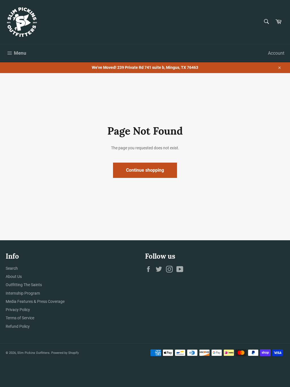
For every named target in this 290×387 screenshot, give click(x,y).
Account (276, 53)
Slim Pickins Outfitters (33, 353)
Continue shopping (145, 170)
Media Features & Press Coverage (35, 301)
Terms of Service (20, 318)
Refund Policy (18, 326)
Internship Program (23, 293)
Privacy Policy (18, 309)
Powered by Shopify (65, 353)
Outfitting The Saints (24, 284)
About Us (14, 276)
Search (12, 268)
